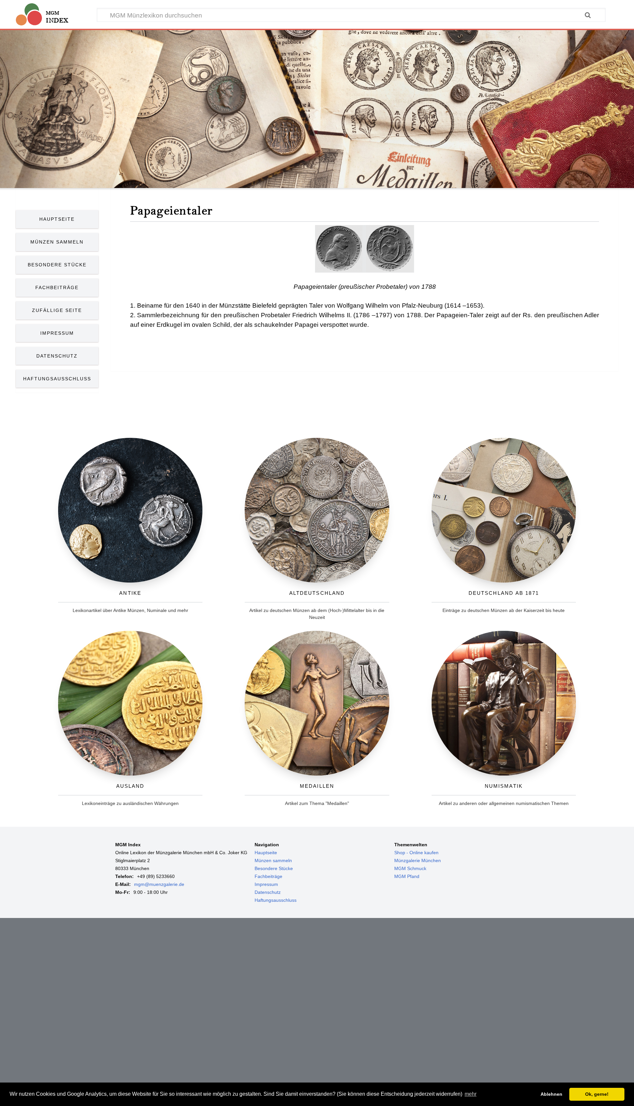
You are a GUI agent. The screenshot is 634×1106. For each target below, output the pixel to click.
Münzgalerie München (417, 860)
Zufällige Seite (57, 310)
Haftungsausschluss (57, 378)
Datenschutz (57, 356)
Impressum (57, 333)
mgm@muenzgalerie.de (159, 884)
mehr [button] (470, 1094)
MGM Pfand (406, 876)
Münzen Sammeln (57, 242)
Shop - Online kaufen (416, 852)
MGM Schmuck (410, 868)
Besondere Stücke (57, 264)
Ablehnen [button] (551, 1094)
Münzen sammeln (273, 860)
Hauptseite (57, 219)
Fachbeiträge (57, 287)
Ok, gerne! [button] (597, 1094)
